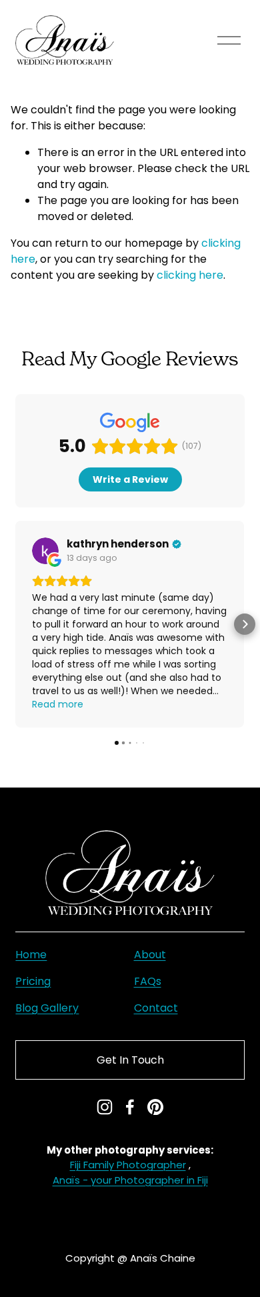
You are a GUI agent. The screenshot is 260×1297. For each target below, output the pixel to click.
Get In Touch (130, 1060)
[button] (15, 624)
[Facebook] (130, 1107)
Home (31, 954)
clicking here (190, 275)
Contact (156, 1008)
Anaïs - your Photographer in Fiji (130, 1180)
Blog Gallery (47, 1008)
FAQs (147, 981)
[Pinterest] (155, 1107)
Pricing (33, 981)
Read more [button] (57, 704)
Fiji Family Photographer (128, 1165)
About (150, 954)
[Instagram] (105, 1107)
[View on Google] (45, 550)
